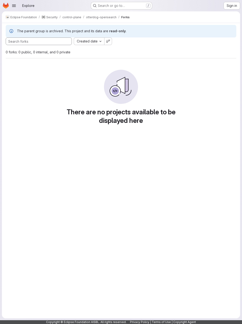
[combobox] (89, 41)
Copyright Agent (184, 322)
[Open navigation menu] (14, 5)
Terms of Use (161, 322)
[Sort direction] (108, 41)
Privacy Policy (139, 322)
